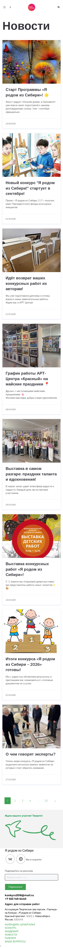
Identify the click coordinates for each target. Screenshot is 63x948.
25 (46, 800)
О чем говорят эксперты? (31, 754)
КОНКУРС (10, 927)
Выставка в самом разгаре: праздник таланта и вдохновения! (31, 474)
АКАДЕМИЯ (11, 931)
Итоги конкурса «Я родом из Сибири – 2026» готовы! (30, 664)
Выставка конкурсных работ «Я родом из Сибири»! (27, 569)
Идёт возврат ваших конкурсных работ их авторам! (26, 283)
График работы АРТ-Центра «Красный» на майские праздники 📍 (27, 378)
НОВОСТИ (11, 934)
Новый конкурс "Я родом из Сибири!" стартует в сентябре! (30, 188)
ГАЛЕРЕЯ (10, 938)
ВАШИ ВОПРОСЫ (15, 941)
